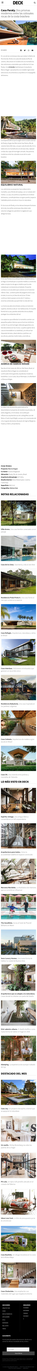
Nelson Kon (14, 488)
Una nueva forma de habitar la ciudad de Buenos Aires (16, 959)
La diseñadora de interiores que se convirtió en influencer (18, 888)
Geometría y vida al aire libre (18, 564)
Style (3, 1320)
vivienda (11, 67)
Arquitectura (6, 1308)
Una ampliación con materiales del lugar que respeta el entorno (16, 1292)
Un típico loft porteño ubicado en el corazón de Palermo (17, 1183)
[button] (34, 2)
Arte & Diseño (5, 1317)
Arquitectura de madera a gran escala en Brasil (17, 740)
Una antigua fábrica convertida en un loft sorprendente (14, 818)
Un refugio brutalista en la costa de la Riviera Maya (18, 1256)
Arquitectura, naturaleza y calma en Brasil (18, 634)
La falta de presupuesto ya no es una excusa (18, 1219)
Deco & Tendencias (7, 1314)
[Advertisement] (18, 97)
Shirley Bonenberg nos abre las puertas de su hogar (16, 1146)
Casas (4, 1311)
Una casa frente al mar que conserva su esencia (17, 598)
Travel (4, 1329)
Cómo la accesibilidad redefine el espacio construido (17, 853)
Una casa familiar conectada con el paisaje (18, 530)
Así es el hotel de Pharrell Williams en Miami (16, 924)
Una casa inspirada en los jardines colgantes (18, 705)
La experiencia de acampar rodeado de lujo (18, 1065)
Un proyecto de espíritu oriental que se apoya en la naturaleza (18, 1109)
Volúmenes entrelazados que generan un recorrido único (17, 669)
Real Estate (5, 1326)
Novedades (5, 1323)
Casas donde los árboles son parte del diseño (18, 995)
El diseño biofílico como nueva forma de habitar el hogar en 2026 (18, 1030)
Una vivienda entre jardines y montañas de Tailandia (15, 775)
